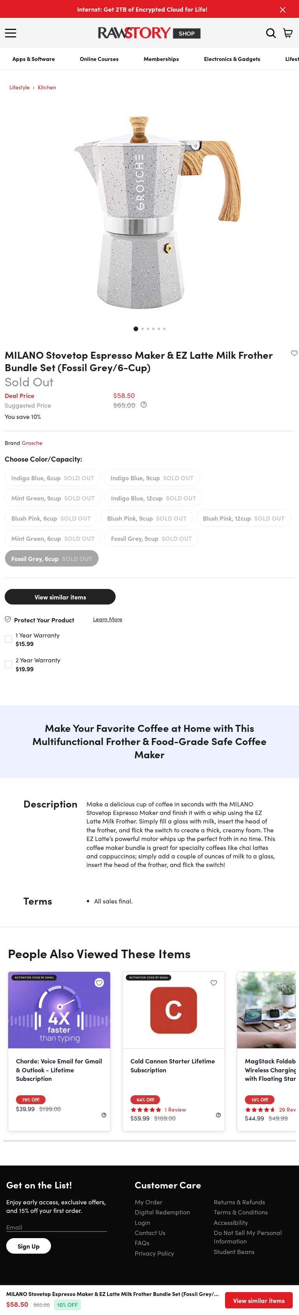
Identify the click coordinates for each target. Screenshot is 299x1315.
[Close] (282, 9)
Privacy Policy (154, 1253)
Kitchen (47, 87)
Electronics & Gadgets (232, 59)
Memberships (161, 59)
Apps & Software (33, 59)
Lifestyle (19, 87)
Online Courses (99, 59)
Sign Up (29, 1246)
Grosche (32, 442)
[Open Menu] (12, 33)
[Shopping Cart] (287, 33)
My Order (148, 1201)
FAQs (142, 1242)
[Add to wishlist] (294, 353)
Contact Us (150, 1232)
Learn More (107, 619)
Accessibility (231, 1222)
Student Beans (234, 1251)
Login (142, 1222)
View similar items (60, 596)
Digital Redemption (162, 1211)
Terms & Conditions (241, 1211)
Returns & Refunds (239, 1201)
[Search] (271, 33)
